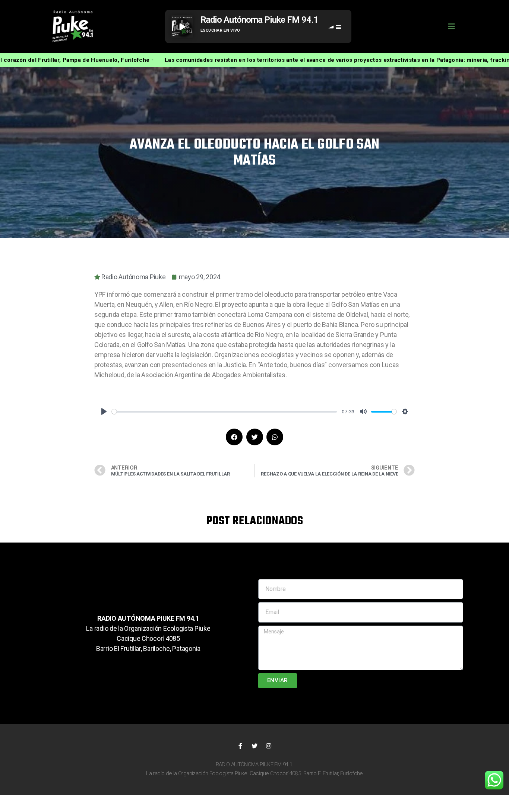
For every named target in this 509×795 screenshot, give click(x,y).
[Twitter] (254, 746)
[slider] (224, 411)
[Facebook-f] (240, 746)
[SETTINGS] (405, 411)
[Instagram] (269, 746)
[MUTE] (363, 411)
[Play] (104, 411)
